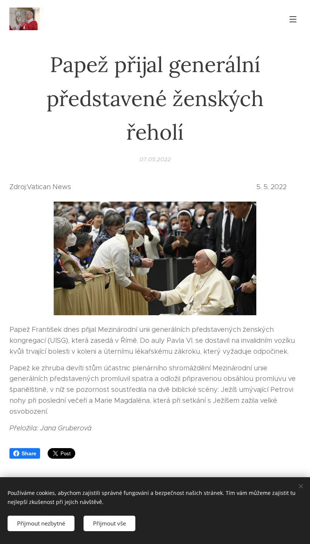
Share (29, 453)
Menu (293, 18)
